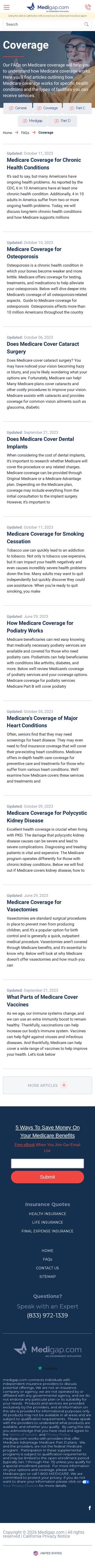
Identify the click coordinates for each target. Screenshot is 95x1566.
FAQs (25, 133)
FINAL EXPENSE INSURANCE (47, 1231)
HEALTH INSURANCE (47, 1214)
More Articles (43, 1085)
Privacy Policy (57, 1434)
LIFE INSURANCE (47, 1222)
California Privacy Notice (46, 1536)
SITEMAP (47, 1276)
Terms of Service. (24, 1434)
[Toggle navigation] (6, 7)
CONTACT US (47, 1268)
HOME (47, 1251)
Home (7, 133)
